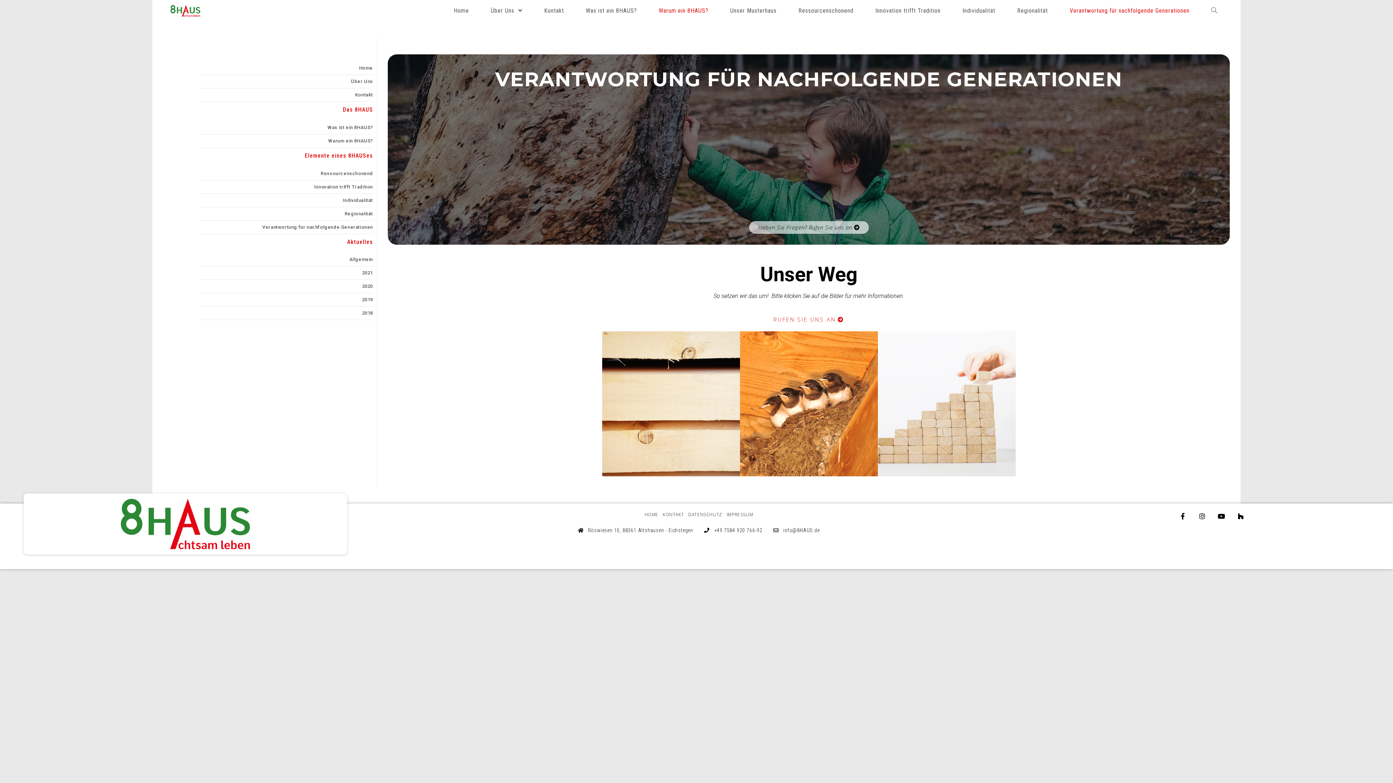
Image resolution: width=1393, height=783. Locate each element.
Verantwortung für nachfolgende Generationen (317, 227)
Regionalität (359, 213)
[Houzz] (1240, 516)
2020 (367, 286)
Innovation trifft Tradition (343, 187)
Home (366, 68)
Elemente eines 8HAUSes (339, 155)
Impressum (740, 514)
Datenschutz (705, 514)
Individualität (358, 200)
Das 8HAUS (358, 109)
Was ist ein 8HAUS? (350, 127)
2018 (367, 313)
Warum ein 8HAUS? (350, 141)
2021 (367, 273)
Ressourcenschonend (347, 173)
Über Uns (362, 81)
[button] (809, 227)
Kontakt (364, 95)
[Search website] (1214, 11)
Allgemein (361, 259)
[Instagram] (1202, 516)
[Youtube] (1221, 516)
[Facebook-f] (1182, 516)
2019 (367, 299)
